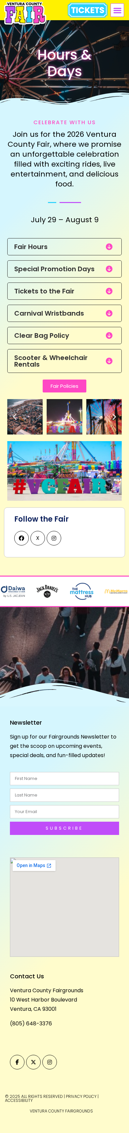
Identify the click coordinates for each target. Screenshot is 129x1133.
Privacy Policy (81, 1096)
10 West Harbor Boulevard (43, 1000)
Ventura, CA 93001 (33, 1009)
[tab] (64, 246)
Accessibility (19, 1100)
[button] (117, 10)
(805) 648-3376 (31, 1023)
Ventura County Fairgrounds (46, 990)
